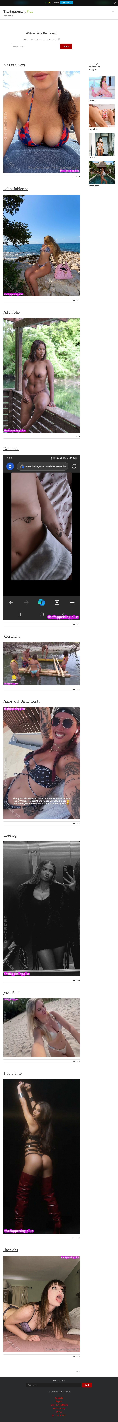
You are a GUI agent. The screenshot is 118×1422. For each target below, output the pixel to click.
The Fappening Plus (53, 1391)
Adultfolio (11, 312)
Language (67, 1391)
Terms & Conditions (59, 1404)
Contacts (59, 1398)
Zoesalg (9, 835)
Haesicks (10, 1250)
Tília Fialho (12, 1073)
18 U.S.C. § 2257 (59, 1415)
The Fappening (94, 67)
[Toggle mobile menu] (113, 12)
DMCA (59, 1411)
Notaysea (11, 448)
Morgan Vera (14, 65)
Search (66, 46)
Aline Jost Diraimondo (21, 701)
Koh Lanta (12, 636)
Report (59, 1401)
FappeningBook (94, 64)
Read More (76, 177)
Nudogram (93, 70)
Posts (62, 1391)
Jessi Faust (12, 992)
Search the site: (59, 1380)
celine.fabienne (15, 189)
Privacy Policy (59, 1408)
